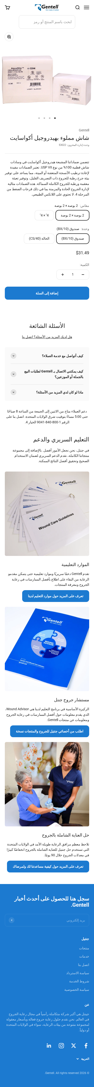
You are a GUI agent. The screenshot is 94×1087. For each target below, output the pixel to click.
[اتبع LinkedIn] (49, 1045)
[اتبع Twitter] (73, 1045)
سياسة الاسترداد (77, 973)
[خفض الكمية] (83, 274)
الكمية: (84, 265)
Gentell (84, 130)
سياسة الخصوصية (76, 990)
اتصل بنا (27, 337)
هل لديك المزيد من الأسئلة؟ (52, 337)
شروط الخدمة (79, 981)
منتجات (84, 948)
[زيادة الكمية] (63, 274)
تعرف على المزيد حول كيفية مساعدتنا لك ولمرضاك (48, 866)
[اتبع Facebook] (86, 1045)
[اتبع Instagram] (61, 1045)
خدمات (84, 956)
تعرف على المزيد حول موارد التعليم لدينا (55, 596)
